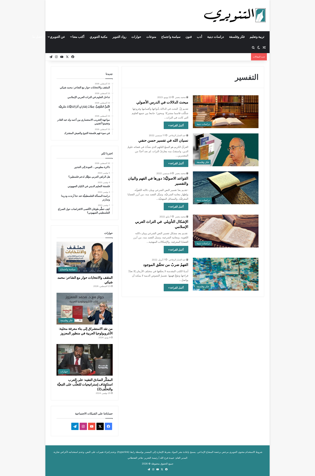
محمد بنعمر (180, 97)
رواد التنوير (119, 37)
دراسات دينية (215, 37)
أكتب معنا (78, 37)
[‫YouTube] (91, 426)
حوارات (136, 37)
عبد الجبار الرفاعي (177, 135)
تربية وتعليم (257, 37)
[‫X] (100, 426)
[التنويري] (235, 15)
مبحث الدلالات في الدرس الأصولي (162, 102)
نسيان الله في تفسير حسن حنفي (163, 140)
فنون (189, 37)
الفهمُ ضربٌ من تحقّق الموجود (165, 264)
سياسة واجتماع (170, 37)
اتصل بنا (37, 37)
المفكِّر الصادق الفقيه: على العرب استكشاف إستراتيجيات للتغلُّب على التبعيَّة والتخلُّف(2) (85, 384)
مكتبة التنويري (98, 37)
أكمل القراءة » (176, 125)
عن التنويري (57, 37)
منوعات (151, 37)
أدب (199, 37)
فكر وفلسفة (237, 37)
